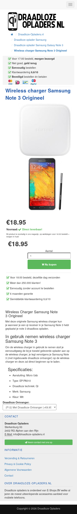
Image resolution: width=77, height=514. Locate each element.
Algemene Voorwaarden (18, 469)
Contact (8, 475)
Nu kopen (50, 264)
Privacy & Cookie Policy (17, 464)
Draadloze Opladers (48, 508)
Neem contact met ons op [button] (39, 442)
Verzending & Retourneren (19, 458)
